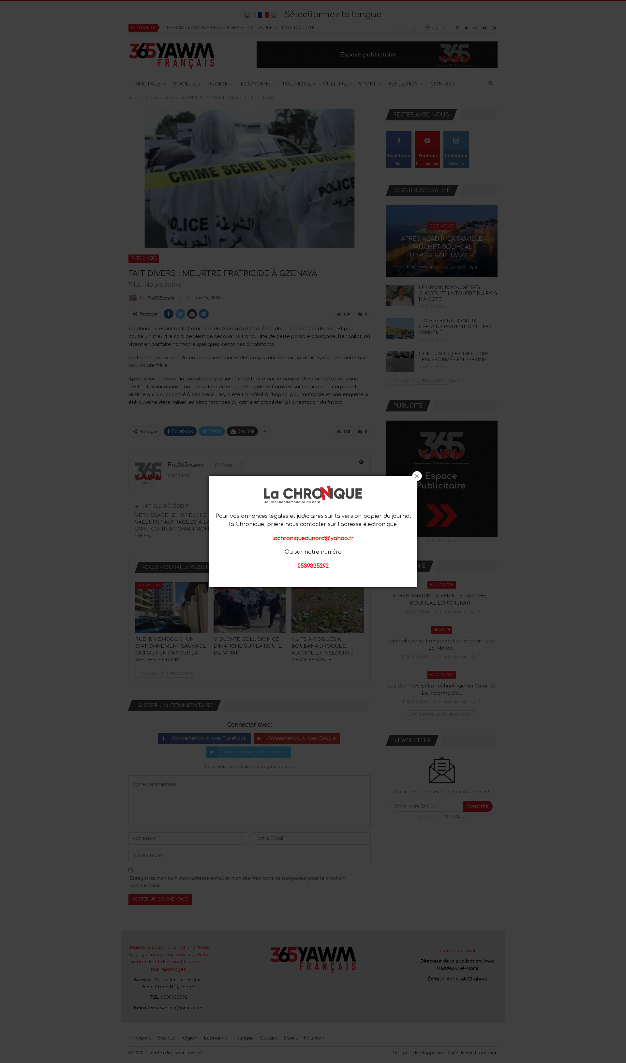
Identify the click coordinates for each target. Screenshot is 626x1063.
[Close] (417, 476)
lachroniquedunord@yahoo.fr (313, 538)
